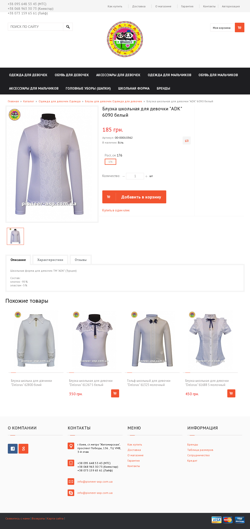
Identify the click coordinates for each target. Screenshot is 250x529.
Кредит (192, 460)
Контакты (209, 6)
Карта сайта (55, 518)
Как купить (115, 6)
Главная (13, 101)
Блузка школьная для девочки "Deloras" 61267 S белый (91, 383)
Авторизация (231, 6)
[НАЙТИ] (68, 27)
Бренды (192, 444)
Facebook (13, 449)
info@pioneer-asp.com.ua (95, 481)
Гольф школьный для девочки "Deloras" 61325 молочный (148, 383)
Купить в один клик (116, 210)
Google (23, 449)
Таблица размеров (200, 450)
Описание (18, 260)
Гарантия (187, 6)
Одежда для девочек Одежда (60, 101)
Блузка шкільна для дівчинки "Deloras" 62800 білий (31, 383)
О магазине (163, 6)
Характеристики (50, 260)
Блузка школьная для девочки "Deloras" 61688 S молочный (207, 383)
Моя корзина (221, 28)
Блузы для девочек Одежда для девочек (113, 101)
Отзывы (81, 260)
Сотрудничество (198, 455)
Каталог (28, 101)
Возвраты (38, 518)
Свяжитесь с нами (17, 518)
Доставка (139, 6)
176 (110, 161)
